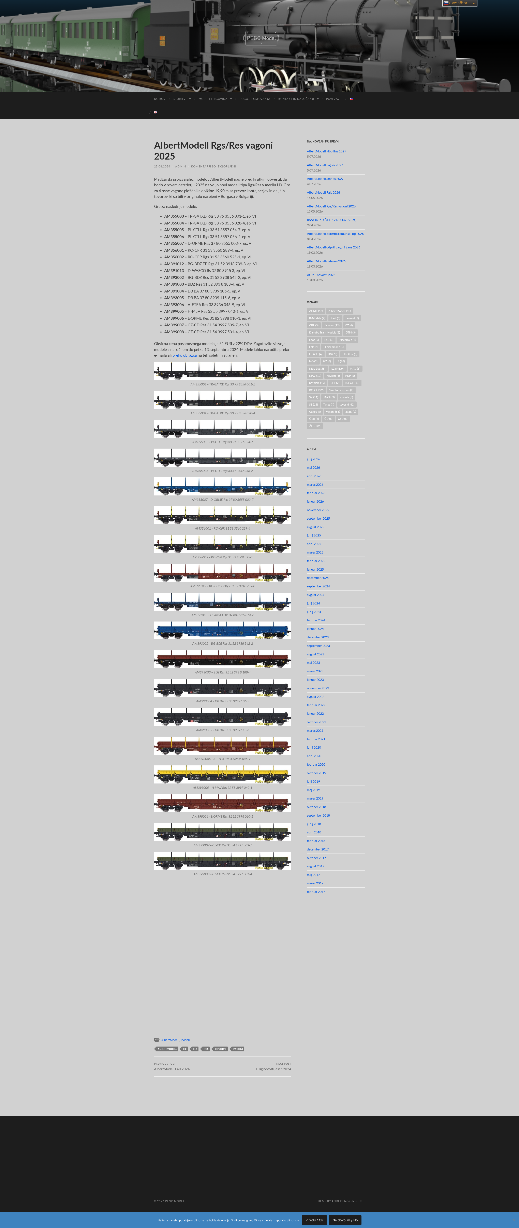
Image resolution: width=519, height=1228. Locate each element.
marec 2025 (315, 552)
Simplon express (341, 390)
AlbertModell (170, 1040)
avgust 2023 (315, 654)
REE (334, 382)
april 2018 (314, 832)
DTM (350, 332)
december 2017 (318, 849)
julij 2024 (313, 603)
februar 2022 (316, 705)
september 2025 (318, 518)
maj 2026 (313, 467)
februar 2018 (316, 841)
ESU (328, 339)
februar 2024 (316, 620)
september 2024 (318, 586)
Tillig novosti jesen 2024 (273, 1066)
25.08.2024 (162, 166)
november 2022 (318, 688)
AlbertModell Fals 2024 (172, 1066)
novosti (333, 375)
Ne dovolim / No (345, 1220)
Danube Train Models (324, 332)
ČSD (342, 418)
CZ (349, 325)
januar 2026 (315, 501)
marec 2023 (315, 671)
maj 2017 (313, 874)
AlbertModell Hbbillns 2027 (326, 151)
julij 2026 (313, 459)
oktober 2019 (316, 773)
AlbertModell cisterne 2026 (326, 261)
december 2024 (318, 577)
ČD (328, 418)
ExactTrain (347, 339)
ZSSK (350, 411)
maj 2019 (313, 790)
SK (313, 397)
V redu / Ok (314, 1220)
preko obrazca (185, 355)
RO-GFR (316, 390)
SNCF (329, 397)
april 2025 (314, 544)
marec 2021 (315, 730)
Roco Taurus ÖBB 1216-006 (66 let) (331, 220)
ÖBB (314, 418)
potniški (317, 382)
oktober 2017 (316, 858)
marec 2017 (315, 883)
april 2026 (314, 476)
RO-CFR (352, 382)
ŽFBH (315, 426)
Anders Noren (343, 1201)
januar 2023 (315, 679)
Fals (313, 347)
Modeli (185, 1040)
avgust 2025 (315, 527)
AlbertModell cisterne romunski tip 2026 (335, 233)
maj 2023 (313, 662)
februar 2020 (316, 764)
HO (313, 361)
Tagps (328, 404)
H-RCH (315, 354)
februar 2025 (316, 561)
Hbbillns (350, 354)
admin (180, 166)
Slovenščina (457, 3)
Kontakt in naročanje (296, 98)
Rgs (206, 1048)
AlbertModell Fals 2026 (323, 192)
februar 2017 (316, 891)
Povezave (334, 98)
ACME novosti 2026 (321, 275)
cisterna (332, 325)
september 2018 (318, 815)
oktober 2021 (316, 722)
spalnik (346, 397)
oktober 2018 (316, 807)
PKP (350, 375)
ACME (316, 311)
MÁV (315, 375)
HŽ (327, 361)
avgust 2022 (315, 696)
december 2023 (318, 637)
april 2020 (314, 756)
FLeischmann (334, 347)
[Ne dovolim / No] (514, 1220)
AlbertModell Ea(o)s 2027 (325, 165)
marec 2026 (315, 484)
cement (352, 318)
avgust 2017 (315, 866)
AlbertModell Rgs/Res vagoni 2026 (331, 206)
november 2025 (318, 510)
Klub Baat (317, 368)
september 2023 (318, 645)
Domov (159, 98)
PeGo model (175, 1201)
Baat (335, 318)
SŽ (313, 404)
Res (195, 1048)
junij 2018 (314, 824)
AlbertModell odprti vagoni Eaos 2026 (333, 247)
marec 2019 (315, 798)
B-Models (317, 318)
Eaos (314, 339)
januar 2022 (315, 713)
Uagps (315, 411)
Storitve (181, 98)
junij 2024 (314, 612)
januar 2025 (315, 569)
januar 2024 (315, 628)
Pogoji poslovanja (255, 98)
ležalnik (337, 368)
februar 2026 (316, 493)
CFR (313, 325)
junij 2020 (314, 747)
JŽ (340, 361)
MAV (355, 368)
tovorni (220, 1048)
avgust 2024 (315, 595)
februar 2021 (316, 739)
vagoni (238, 1048)
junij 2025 (314, 535)
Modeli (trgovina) (213, 98)
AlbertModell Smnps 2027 (325, 178)
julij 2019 (313, 781)
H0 (185, 1048)
